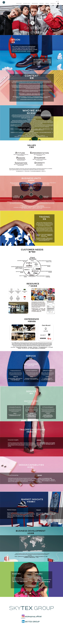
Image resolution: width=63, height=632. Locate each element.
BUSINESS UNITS (26, 3)
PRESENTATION (35, 3)
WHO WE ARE (19, 3)
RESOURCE (42, 3)
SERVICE (47, 3)
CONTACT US (53, 3)
